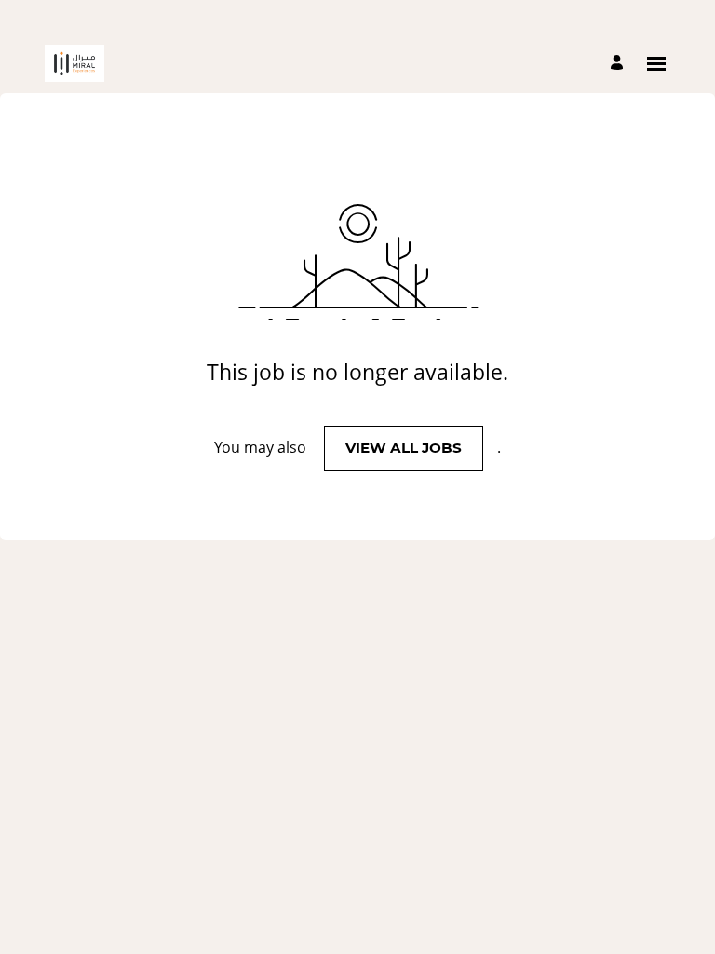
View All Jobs (403, 448)
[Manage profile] (619, 64)
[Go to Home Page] (74, 63)
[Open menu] (656, 63)
